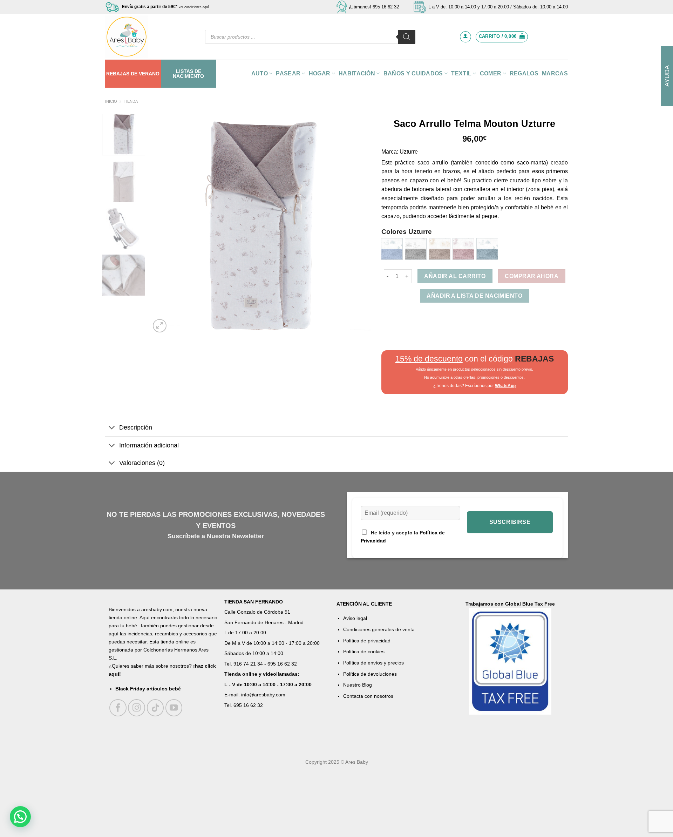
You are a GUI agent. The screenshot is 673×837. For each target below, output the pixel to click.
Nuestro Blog (357, 685)
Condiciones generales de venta (379, 629)
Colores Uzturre (406, 231)
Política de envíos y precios (373, 663)
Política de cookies (364, 651)
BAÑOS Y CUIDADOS (413, 73)
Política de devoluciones (370, 674)
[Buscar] (406, 37)
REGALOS (524, 73)
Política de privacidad (366, 640)
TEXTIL (461, 73)
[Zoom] (159, 326)
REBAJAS (117, 73)
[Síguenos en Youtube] (174, 707)
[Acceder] (465, 36)
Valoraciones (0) (142, 462)
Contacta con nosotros (368, 696)
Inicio (111, 101)
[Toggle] (112, 428)
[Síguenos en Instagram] (136, 707)
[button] (20, 816)
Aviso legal (355, 618)
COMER (491, 73)
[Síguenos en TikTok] (155, 707)
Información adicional (149, 445)
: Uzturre (407, 152)
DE (134, 73)
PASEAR (288, 73)
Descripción (135, 427)
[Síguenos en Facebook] (118, 707)
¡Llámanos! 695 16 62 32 (374, 6)
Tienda (131, 101)
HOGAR (320, 73)
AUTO (259, 73)
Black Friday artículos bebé (148, 688)
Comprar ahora (531, 276)
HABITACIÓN (357, 73)
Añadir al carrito (454, 276)
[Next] (357, 224)
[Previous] (163, 224)
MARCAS (555, 73)
